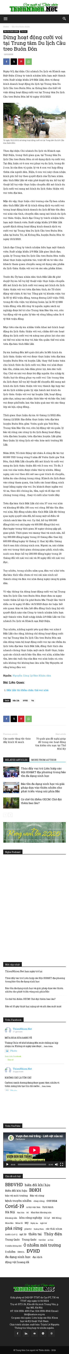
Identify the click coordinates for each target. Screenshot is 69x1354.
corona (52, 1200)
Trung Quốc (12, 1239)
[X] (14, 61)
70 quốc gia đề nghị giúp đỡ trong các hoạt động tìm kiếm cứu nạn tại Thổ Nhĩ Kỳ (50, 743)
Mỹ (27, 1222)
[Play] (7, 1164)
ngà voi (43, 1223)
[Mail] (34, 1333)
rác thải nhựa (54, 1228)
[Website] (51, 1333)
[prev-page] (5, 815)
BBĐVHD (14, 1184)
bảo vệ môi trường (16, 1195)
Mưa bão (9, 1223)
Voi (32, 700)
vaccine (42, 1239)
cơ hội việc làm (33, 1207)
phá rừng (13, 1228)
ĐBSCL (21, 1251)
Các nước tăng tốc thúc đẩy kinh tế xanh (17, 740)
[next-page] (10, 815)
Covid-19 (14, 1206)
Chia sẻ (10, 1059)
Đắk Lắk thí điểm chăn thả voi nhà (27, 690)
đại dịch (37, 1257)
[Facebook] (6, 61)
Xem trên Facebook (13, 1056)
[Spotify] (43, 1333)
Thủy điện (53, 1234)
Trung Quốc (29, 1239)
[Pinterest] (21, 61)
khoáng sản (11, 1217)
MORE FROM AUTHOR (43, 759)
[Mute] (56, 1164)
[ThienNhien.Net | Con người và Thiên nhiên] (34, 7)
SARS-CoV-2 (11, 1234)
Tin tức (23, 31)
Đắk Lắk (16, 700)
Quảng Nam (39, 1229)
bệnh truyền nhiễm (18, 1200)
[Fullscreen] (61, 1164)
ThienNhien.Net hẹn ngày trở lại (24, 971)
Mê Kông (56, 1217)
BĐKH (35, 1190)
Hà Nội (10, 1212)
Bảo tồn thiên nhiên (21, 26)
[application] (34, 1150)
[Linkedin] (26, 1333)
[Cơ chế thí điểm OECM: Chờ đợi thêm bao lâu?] (11, 803)
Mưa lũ (19, 1223)
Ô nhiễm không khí (13, 1246)
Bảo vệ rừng (37, 1195)
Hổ (27, 1212)
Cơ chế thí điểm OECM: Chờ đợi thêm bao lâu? (30, 998)
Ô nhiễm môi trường (42, 1245)
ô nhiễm (10, 1251)
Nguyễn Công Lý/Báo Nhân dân (32, 675)
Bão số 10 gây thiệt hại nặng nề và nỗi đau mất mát (33, 1006)
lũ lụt (47, 1217)
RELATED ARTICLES (16, 759)
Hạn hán (20, 1212)
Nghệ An (34, 1223)
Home (6, 26)
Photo (13, 1050)
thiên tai (35, 1234)
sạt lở (22, 1234)
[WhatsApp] (28, 61)
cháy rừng (39, 1201)
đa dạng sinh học (17, 1257)
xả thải (50, 1240)
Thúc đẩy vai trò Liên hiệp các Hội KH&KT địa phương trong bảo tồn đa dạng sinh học (43, 772)
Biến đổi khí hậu (16, 1190)
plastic (28, 1228)
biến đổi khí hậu (37, 1185)
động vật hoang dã (17, 1262)
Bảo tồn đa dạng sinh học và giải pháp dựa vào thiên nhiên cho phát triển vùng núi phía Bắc (43, 787)
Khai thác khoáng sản (41, 1212)
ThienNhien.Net (22, 1028)
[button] (5, 18)
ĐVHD (25, 700)
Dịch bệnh (47, 1207)
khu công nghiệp (30, 1217)
